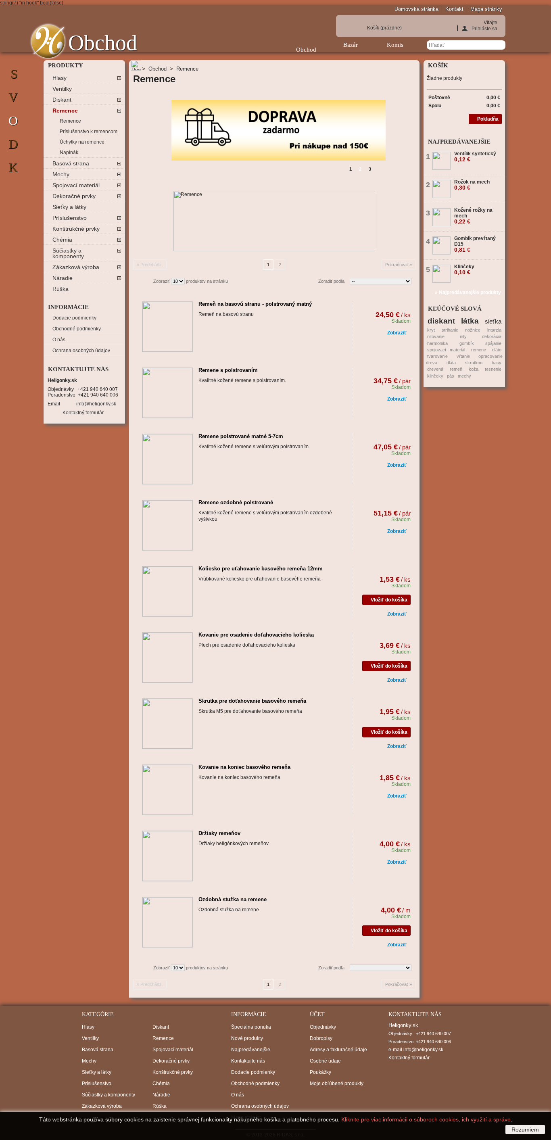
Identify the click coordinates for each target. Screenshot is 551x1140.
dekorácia (491, 336)
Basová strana (70, 163)
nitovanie (436, 336)
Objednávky (323, 1027)
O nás (58, 339)
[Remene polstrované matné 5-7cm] (167, 459)
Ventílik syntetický (475, 156)
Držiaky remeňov (219, 833)
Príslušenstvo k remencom (88, 131)
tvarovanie (437, 356)
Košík (384, 28)
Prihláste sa (484, 28)
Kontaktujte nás (248, 1061)
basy (496, 362)
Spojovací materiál (76, 185)
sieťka (493, 321)
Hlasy (59, 78)
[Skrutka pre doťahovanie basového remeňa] (167, 723)
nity (463, 336)
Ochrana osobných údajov (81, 350)
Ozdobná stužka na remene (232, 899)
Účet (317, 1014)
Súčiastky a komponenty (68, 253)
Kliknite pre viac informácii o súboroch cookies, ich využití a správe (426, 1119)
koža (473, 369)
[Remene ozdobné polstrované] (167, 525)
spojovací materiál (446, 349)
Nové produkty (247, 1038)
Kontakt (454, 9)
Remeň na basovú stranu (226, 314)
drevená (435, 369)
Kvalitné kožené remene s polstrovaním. (242, 380)
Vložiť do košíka (389, 600)
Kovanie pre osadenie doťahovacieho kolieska (256, 635)
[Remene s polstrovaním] (167, 392)
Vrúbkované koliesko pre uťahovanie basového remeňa (259, 579)
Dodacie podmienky (74, 318)
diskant (441, 320)
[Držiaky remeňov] (167, 856)
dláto (496, 349)
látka (470, 320)
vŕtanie (463, 356)
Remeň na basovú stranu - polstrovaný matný (255, 304)
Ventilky (62, 89)
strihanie (450, 330)
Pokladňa (488, 119)
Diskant (61, 99)
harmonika (437, 343)
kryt (431, 330)
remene (478, 349)
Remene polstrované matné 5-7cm (240, 436)
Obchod (306, 49)
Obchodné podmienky (76, 329)
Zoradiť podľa (331, 281)
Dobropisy (321, 1038)
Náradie (62, 278)
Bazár (350, 45)
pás (450, 376)
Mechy (60, 174)
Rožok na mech (472, 184)
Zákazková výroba (75, 267)
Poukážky (320, 1072)
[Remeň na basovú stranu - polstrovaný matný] (167, 326)
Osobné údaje (325, 1061)
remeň (456, 369)
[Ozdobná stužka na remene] (167, 922)
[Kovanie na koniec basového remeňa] (167, 789)
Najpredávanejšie (459, 141)
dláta (451, 362)
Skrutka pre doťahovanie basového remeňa (252, 701)
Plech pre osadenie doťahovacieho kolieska (246, 645)
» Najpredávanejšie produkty (468, 292)
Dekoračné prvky (74, 196)
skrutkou (473, 362)
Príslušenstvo (69, 218)
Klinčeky (464, 269)
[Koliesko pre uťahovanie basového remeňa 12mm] (167, 591)
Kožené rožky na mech (473, 215)
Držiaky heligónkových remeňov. (233, 843)
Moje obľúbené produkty (336, 1083)
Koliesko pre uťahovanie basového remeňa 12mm (260, 569)
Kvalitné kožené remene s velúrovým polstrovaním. (254, 446)
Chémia (62, 239)
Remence (65, 110)
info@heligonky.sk (96, 404)
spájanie (493, 343)
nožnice (472, 330)
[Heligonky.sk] (48, 41)
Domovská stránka (416, 9)
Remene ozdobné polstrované (235, 502)
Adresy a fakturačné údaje (338, 1049)
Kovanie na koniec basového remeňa (244, 767)
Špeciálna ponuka (251, 1027)
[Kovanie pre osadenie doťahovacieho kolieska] (167, 657)
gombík (466, 343)
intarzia (494, 330)
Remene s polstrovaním (228, 370)
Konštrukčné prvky (76, 228)
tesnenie (493, 369)
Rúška (60, 289)
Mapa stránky (486, 9)
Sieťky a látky (69, 207)
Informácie (68, 307)
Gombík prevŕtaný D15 (475, 244)
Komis (395, 45)
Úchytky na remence (82, 142)
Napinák (69, 152)
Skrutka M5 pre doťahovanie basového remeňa (250, 711)
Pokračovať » (398, 264)
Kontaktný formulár (83, 412)
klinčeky (435, 376)
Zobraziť (161, 281)
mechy (464, 376)
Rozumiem (525, 1129)
